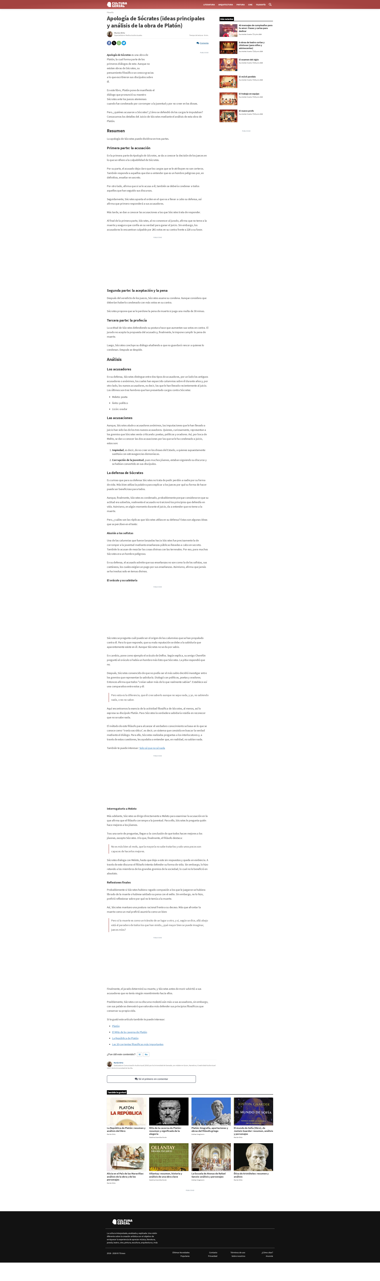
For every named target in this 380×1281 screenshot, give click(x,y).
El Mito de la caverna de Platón (129, 1032)
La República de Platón (125, 1038)
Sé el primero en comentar (153, 1079)
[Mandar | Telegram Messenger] (124, 43)
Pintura (240, 4)
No (146, 1054)
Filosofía (261, 4)
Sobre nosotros (238, 1256)
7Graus (122, 1253)
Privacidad (212, 1256)
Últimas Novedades (181, 1252)
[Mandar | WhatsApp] (119, 43)
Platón (115, 1026)
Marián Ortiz (118, 1063)
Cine (250, 4)
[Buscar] (270, 4)
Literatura (209, 4)
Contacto (213, 1252)
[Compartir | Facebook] (109, 43)
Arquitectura (225, 4)
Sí (140, 1054)
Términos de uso (238, 1252)
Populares (185, 1256)
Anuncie (269, 1256)
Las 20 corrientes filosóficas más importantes (137, 1044)
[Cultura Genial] (117, 4)
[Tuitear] (114, 43)
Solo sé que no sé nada (152, 748)
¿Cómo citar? (267, 1252)
